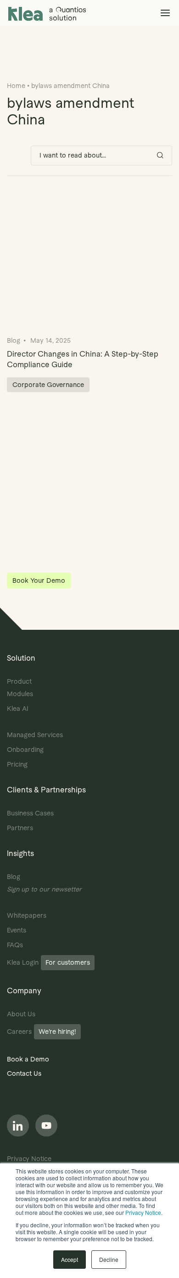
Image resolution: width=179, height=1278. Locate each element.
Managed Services (35, 735)
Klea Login (48, 962)
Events (16, 930)
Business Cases (30, 813)
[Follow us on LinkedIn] (18, 1125)
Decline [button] (108, 1259)
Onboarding (25, 749)
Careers (41, 1031)
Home (16, 85)
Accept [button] (69, 1259)
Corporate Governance (48, 384)
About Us (21, 1014)
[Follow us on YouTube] (46, 1125)
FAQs (15, 945)
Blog (13, 876)
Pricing (17, 764)
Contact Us (24, 1073)
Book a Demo (28, 1059)
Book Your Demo (38, 580)
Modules (20, 694)
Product (19, 681)
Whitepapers (26, 915)
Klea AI (17, 708)
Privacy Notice (143, 1212)
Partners (20, 828)
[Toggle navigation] (165, 12)
